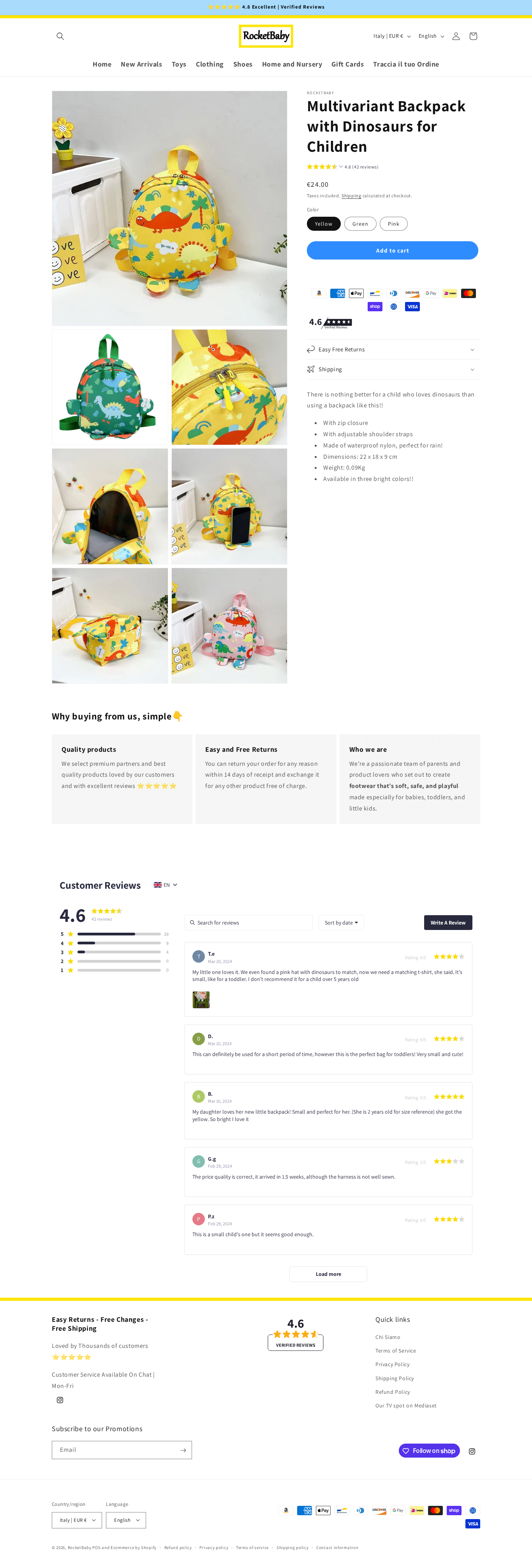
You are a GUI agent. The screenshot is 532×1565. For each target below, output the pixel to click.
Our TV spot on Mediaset (406, 1405)
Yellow (324, 223)
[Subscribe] (183, 1450)
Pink (394, 223)
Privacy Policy (392, 1364)
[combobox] (341, 922)
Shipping (351, 195)
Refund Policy (392, 1391)
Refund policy (178, 1547)
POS (96, 1547)
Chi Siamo (387, 1336)
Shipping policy (293, 1547)
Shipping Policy (394, 1378)
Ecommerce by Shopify (134, 1547)
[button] (60, 36)
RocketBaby (80, 1547)
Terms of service (252, 1547)
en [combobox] (167, 884)
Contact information (337, 1547)
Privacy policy (213, 1547)
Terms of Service (395, 1350)
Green (360, 223)
